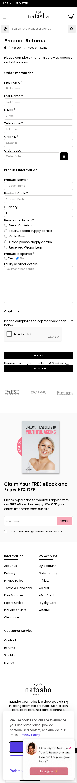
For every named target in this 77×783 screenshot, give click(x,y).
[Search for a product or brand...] (72, 29)
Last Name (12, 96)
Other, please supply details (30, 242)
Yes (11, 258)
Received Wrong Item (25, 247)
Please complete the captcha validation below (35, 323)
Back (40, 355)
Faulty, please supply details (30, 231)
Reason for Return (18, 220)
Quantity (10, 207)
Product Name (15, 180)
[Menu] (6, 15)
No (22, 258)
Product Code (15, 193)
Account (17, 47)
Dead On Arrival (20, 225)
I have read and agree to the (35, 531)
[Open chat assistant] (49, 759)
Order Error (16, 236)
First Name (12, 83)
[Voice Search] (5, 29)
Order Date (12, 151)
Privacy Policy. (30, 734)
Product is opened (18, 254)
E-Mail (8, 110)
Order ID (10, 137)
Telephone (12, 123)
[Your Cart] (71, 15)
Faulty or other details (21, 264)
